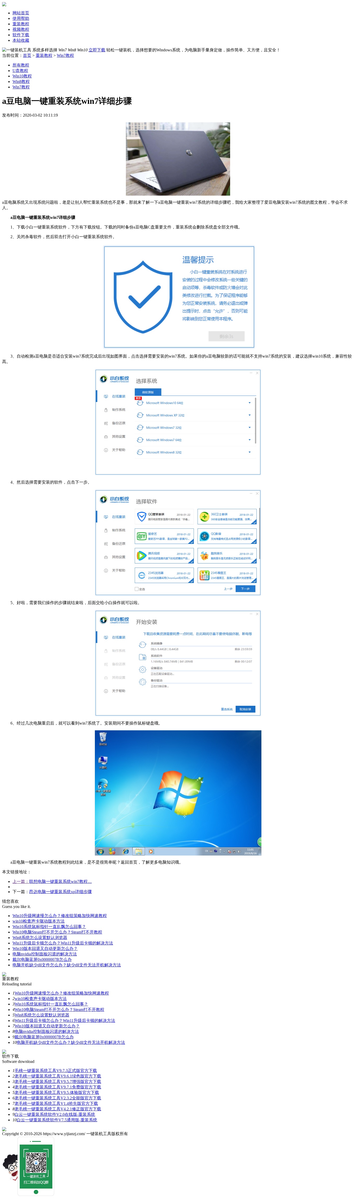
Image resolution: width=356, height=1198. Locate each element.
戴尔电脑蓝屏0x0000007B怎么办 (42, 959)
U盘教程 (20, 70)
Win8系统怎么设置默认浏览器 (40, 937)
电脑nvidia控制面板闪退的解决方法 (45, 954)
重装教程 (21, 24)
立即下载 (97, 50)
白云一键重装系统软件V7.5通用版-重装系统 (57, 1120)
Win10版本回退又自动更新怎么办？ (45, 948)
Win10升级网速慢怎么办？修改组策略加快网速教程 (60, 915)
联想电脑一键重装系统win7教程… (60, 881)
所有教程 (21, 65)
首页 (27, 55)
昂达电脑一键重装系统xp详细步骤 (60, 891)
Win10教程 (22, 76)
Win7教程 (65, 55)
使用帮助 (21, 18)
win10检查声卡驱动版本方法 (39, 921)
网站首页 (21, 13)
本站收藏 (21, 40)
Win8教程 (21, 81)
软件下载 (21, 35)
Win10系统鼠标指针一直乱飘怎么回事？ (49, 926)
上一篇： (21, 881)
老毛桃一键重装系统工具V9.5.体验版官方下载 (57, 1092)
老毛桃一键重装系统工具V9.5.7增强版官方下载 (58, 1081)
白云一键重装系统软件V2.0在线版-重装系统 (55, 1114)
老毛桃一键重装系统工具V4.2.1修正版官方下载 (58, 1109)
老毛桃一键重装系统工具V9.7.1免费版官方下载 (58, 1087)
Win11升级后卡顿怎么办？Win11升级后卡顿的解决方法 (63, 943)
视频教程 (21, 29)
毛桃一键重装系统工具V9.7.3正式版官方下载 (56, 1070)
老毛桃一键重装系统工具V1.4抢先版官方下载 (56, 1103)
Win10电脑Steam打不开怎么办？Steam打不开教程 (57, 932)
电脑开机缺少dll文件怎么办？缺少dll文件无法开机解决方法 (67, 965)
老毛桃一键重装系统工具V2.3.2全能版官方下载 (58, 1098)
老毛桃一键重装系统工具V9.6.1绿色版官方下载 (58, 1076)
